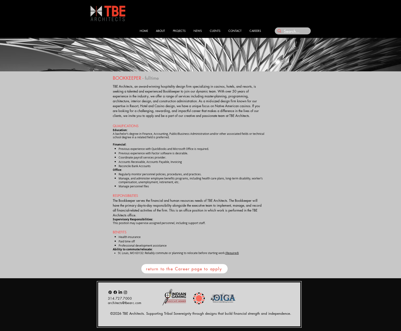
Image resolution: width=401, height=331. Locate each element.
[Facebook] (115, 292)
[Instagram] (125, 292)
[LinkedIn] (120, 292)
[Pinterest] (110, 292)
